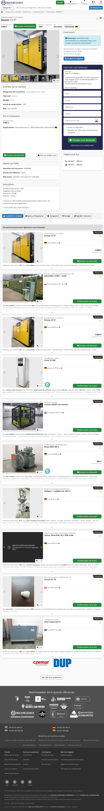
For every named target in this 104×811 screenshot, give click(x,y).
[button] (101, 2)
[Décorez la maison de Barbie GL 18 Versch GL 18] (23, 591)
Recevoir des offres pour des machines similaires (83, 131)
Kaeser (14, 96)
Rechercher (96, 8)
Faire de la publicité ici (53, 677)
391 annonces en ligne (72, 54)
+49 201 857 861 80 (16, 731)
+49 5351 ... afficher (75, 161)
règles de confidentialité (35, 807)
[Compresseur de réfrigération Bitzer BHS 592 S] (23, 459)
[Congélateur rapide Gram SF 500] (23, 372)
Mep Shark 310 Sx (45, 745)
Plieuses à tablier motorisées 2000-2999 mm (20, 740)
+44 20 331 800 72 (15, 727)
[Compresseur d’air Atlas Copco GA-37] (23, 634)
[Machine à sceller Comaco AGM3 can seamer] (23, 416)
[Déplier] (52, 268)
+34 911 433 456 (62, 731)
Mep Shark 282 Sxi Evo (91, 740)
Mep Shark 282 (60, 745)
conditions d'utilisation (57, 807)
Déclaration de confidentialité (82, 145)
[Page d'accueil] (2, 12)
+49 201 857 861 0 (63, 727)
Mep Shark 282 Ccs (29, 745)
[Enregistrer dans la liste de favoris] (97, 18)
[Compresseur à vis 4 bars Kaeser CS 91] (23, 247)
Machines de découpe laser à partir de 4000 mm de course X (59, 740)
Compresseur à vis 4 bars (35, 92)
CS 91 (12, 100)
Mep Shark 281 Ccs (74, 745)
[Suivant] (57, 56)
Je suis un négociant (75, 127)
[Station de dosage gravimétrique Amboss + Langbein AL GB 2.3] (23, 503)
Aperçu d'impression (35, 216)
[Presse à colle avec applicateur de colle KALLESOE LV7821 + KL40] (23, 288)
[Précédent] (3, 56)
